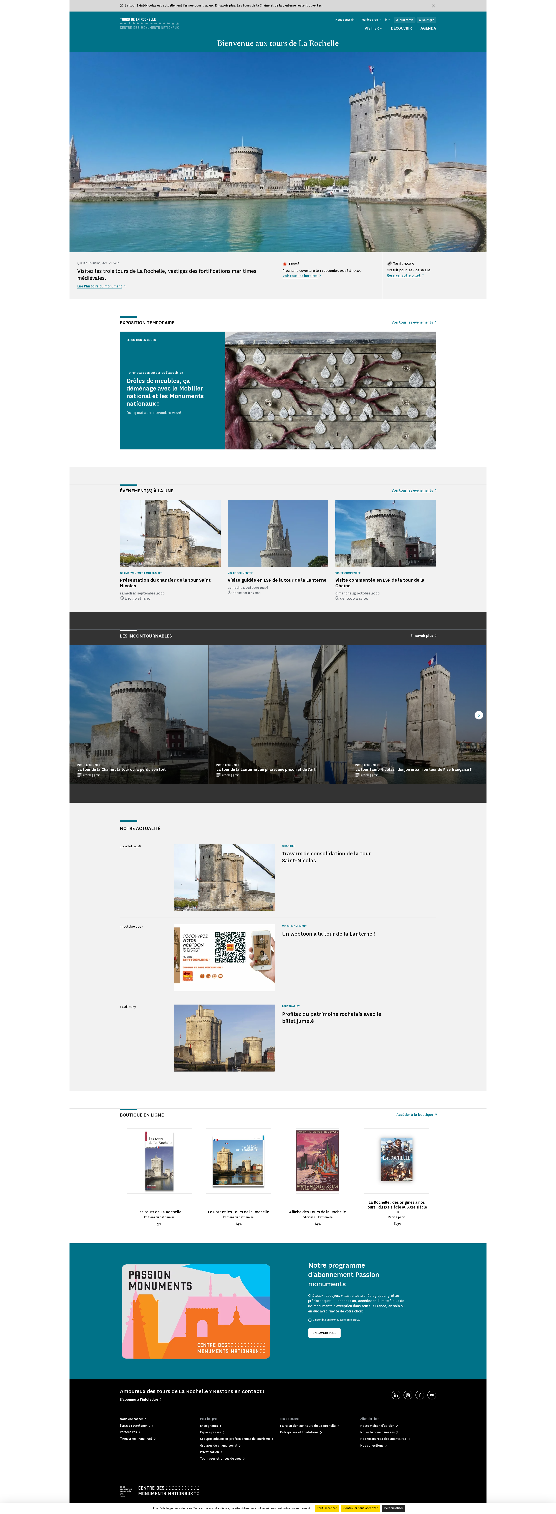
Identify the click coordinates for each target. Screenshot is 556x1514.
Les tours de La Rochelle (159, 1212)
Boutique (428, 20)
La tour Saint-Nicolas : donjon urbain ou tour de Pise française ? (413, 769)
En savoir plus (225, 5)
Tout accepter (327, 1508)
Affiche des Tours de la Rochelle (317, 1212)
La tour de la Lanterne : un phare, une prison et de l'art (266, 769)
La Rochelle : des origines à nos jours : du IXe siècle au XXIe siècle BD (396, 1207)
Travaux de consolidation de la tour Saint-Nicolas (326, 857)
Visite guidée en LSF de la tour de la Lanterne (277, 580)
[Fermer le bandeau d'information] (433, 5)
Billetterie (406, 20)
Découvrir (401, 28)
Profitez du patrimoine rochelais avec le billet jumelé (331, 1017)
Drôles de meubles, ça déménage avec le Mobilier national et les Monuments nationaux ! (165, 392)
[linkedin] (396, 1395)
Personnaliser (393, 1508)
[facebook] (419, 1395)
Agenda (428, 28)
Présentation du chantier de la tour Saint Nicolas (165, 583)
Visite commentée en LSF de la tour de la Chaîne (379, 583)
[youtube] (431, 1395)
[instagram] (408, 1395)
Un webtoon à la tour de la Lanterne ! (328, 933)
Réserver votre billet (403, 275)
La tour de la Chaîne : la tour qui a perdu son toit (121, 769)
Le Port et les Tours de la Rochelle (238, 1212)
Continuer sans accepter (360, 1508)
